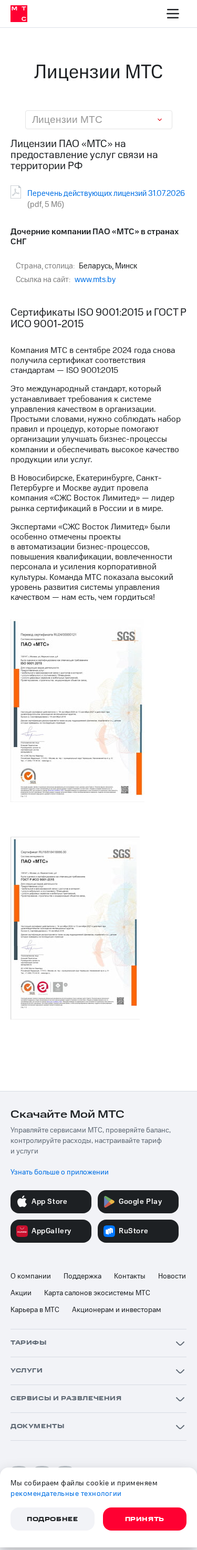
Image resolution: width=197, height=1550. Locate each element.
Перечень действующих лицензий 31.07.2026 (106, 193)
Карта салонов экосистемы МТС (97, 1293)
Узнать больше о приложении (60, 1172)
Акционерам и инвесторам (116, 1310)
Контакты (130, 1276)
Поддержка (82, 1276)
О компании (31, 1276)
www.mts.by (95, 279)
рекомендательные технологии (66, 1494)
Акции (21, 1293)
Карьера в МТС (35, 1310)
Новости (172, 1276)
